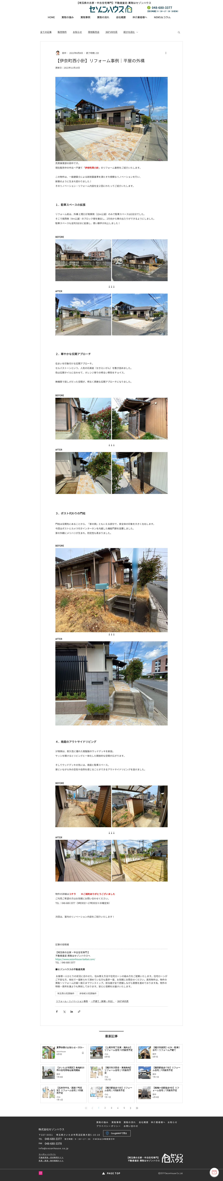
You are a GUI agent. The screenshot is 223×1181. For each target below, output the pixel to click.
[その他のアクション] (166, 53)
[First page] (86, 1108)
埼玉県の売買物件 (65, 993)
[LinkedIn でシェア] (71, 1011)
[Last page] (137, 1108)
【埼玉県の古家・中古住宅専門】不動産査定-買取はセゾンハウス (113, 3)
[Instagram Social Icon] (40, 1173)
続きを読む (129, 32)
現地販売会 (93, 32)
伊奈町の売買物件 (87, 993)
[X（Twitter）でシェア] (64, 1011)
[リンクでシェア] (79, 1011)
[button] (178, 32)
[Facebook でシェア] (56, 1011)
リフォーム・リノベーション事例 (72, 1001)
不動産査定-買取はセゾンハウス (144, 1160)
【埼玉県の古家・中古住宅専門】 (143, 1157)
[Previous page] (92, 1108)
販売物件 (62, 32)
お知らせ (77, 32)
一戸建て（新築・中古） (102, 1001)
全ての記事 (46, 32)
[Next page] (130, 1108)
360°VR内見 (111, 32)
